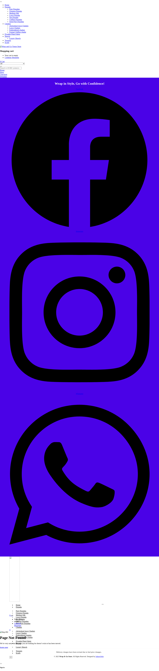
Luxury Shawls (21, 647)
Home (18, 605)
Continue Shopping (12, 58)
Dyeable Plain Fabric (23, 641)
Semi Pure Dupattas (23, 623)
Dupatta (19, 607)
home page (4, 647)
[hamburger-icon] (103, 604)
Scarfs (18, 653)
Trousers (19, 651)
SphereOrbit (100, 656)
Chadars (19, 627)
